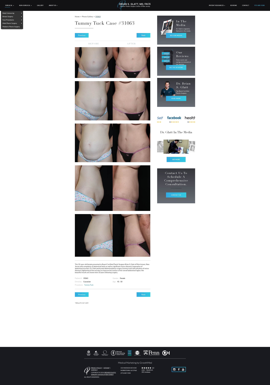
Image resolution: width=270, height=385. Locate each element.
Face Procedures (8, 20)
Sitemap (106, 368)
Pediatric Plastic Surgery (11, 27)
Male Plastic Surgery (10, 23)
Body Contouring (8, 13)
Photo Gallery (87, 17)
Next (143, 35)
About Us (52, 5)
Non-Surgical (25, 5)
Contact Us (176, 195)
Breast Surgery (8, 16)
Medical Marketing (127, 362)
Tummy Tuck (88, 285)
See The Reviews (176, 67)
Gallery (40, 5)
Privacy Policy (96, 368)
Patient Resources (216, 5)
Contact (245, 5)
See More (176, 159)
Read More (176, 98)
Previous (81, 35)
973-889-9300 (259, 5)
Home (77, 17)
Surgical (9, 5)
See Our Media (176, 35)
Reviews (233, 5)
